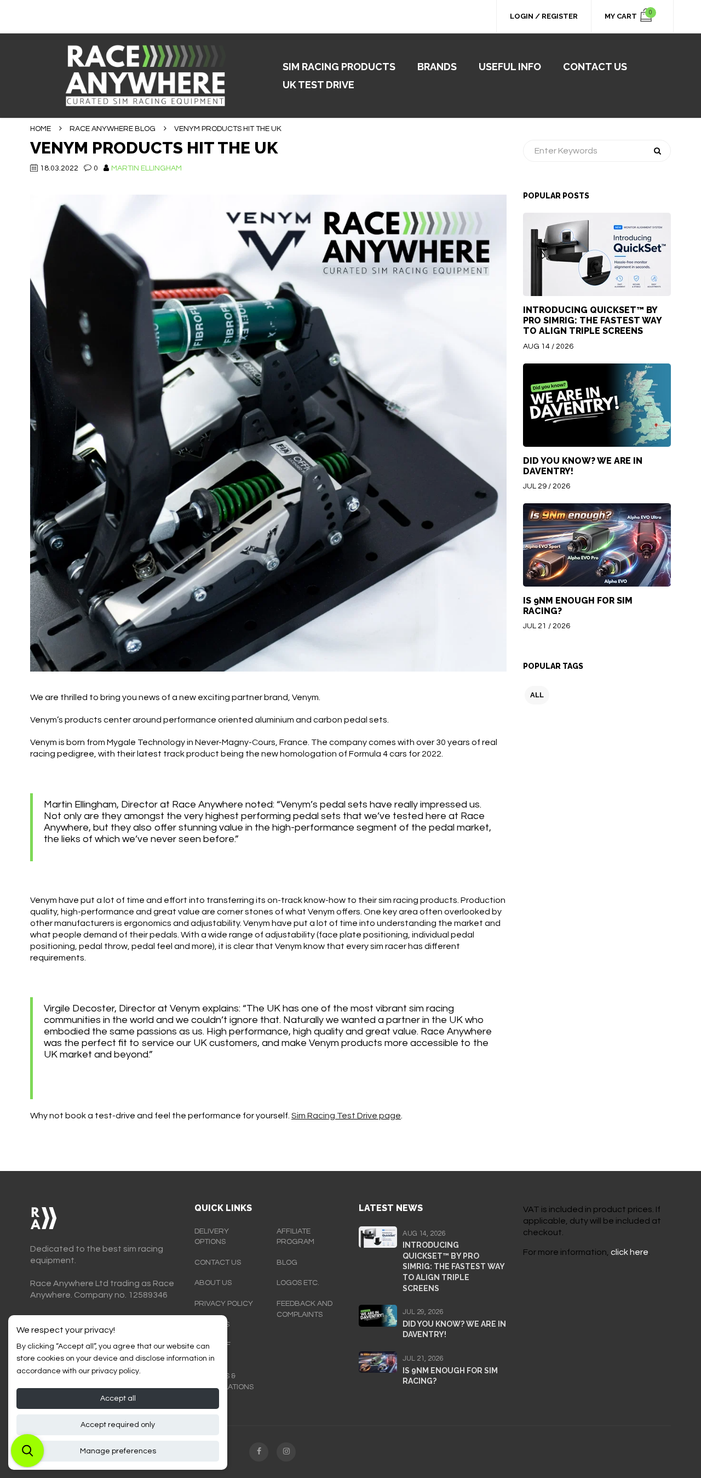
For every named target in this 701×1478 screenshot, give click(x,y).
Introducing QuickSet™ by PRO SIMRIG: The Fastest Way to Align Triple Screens (592, 320)
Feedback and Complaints (304, 1309)
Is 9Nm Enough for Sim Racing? (578, 605)
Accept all (118, 1398)
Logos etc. (298, 1283)
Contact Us (217, 1262)
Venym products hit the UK (154, 147)
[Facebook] (258, 1452)
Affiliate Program (295, 1236)
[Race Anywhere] (149, 75)
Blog (287, 1262)
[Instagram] (286, 1452)
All (537, 695)
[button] (27, 1450)
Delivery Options (211, 1236)
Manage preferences (118, 1451)
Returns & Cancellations (224, 1381)
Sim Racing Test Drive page (346, 1115)
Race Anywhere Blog (113, 129)
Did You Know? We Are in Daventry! (582, 466)
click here (629, 1252)
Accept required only (118, 1425)
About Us (213, 1283)
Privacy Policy (223, 1304)
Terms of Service (212, 1350)
